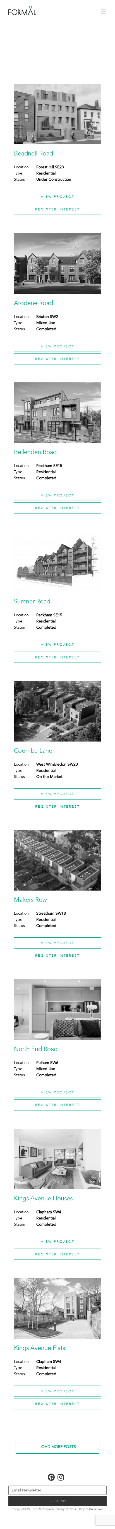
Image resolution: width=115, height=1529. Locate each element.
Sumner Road (32, 601)
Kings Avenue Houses (43, 1198)
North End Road (36, 1049)
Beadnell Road (33, 153)
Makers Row (30, 900)
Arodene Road (33, 303)
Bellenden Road (35, 452)
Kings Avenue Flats (39, 1348)
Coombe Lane (33, 751)
